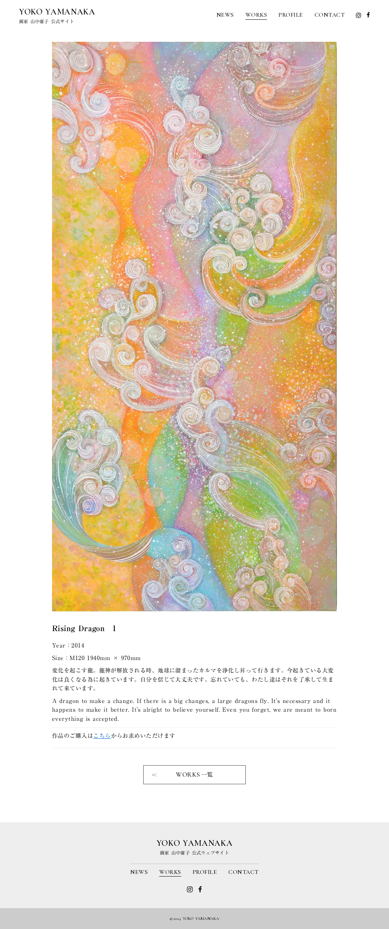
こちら (102, 735)
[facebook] (368, 15)
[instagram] (358, 15)
